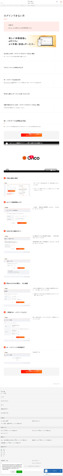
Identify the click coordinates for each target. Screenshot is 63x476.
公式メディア (3, 446)
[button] (56, 56)
